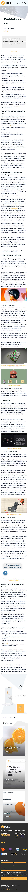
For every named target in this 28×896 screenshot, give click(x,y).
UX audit (15, 203)
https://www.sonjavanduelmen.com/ (14, 301)
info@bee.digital (5, 834)
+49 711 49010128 (19, 837)
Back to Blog (14, 51)
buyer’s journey (14, 208)
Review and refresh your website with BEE (12, 44)
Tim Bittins (6, 28)
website (20, 105)
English (18, 717)
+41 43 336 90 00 (5, 835)
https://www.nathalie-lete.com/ (14, 514)
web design (8, 125)
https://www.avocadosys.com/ (14, 448)
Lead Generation (5, 717)
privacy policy (19, 875)
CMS (7, 643)
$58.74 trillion (17, 61)
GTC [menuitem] (16, 889)
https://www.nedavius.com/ (14, 385)
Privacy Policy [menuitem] (4, 889)
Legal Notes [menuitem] (10, 889)
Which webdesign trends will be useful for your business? (14, 41)
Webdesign (12, 717)
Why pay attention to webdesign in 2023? (11, 38)
